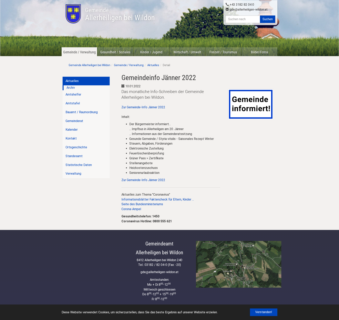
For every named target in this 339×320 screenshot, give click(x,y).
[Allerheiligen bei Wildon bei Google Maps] (238, 264)
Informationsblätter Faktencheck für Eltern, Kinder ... (157, 199)
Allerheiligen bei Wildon (120, 14)
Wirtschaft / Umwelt (187, 52)
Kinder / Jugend (151, 52)
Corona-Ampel (131, 209)
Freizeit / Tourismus (223, 52)
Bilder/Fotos (259, 52)
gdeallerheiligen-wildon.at (248, 9)
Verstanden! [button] (263, 312)
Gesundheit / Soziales (115, 52)
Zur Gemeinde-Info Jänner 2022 (143, 107)
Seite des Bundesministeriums (142, 204)
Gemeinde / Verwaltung (79, 52)
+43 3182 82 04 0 (241, 4)
